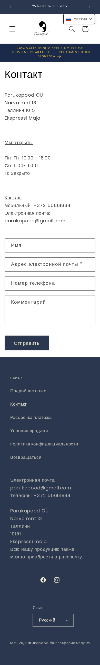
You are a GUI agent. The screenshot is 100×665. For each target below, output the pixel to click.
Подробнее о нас (28, 391)
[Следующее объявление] (89, 7)
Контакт (18, 404)
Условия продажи (29, 431)
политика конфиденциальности (44, 444)
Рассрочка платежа (31, 417)
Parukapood (36, 642)
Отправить (26, 343)
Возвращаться (26, 457)
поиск (16, 377)
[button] (12, 29)
